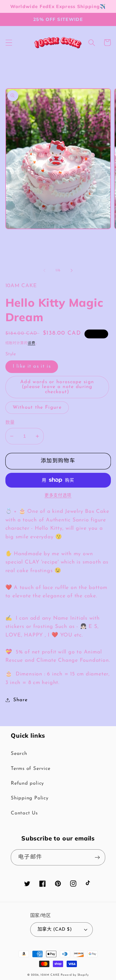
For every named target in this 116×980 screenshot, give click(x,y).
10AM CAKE (49, 975)
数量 (10, 422)
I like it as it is (32, 366)
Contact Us (24, 813)
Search (19, 753)
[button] (8, 42)
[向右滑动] (72, 270)
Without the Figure (37, 407)
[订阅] (97, 857)
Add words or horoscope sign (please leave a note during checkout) (57, 386)
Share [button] (20, 700)
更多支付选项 (58, 495)
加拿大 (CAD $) (54, 929)
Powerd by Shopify (74, 975)
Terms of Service (30, 768)
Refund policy (27, 783)
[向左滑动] (44, 270)
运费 (31, 343)
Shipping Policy (30, 798)
